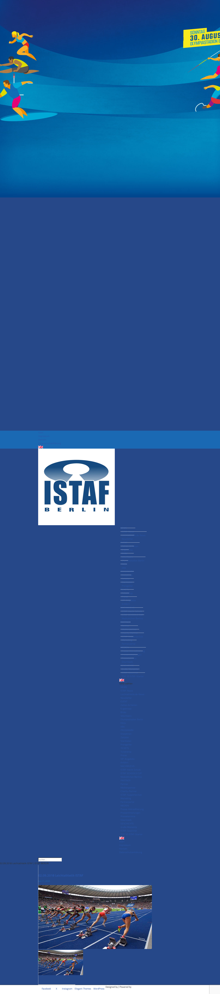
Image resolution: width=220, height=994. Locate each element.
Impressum (43, 436)
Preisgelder (127, 586)
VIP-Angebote (129, 600)
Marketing (127, 640)
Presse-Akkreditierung (133, 651)
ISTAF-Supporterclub (132, 636)
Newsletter (127, 539)
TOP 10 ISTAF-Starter (133, 676)
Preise (125, 596)
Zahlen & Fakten (130, 546)
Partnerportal (128, 643)
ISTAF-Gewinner (130, 672)
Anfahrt (126, 604)
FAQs (124, 564)
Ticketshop (127, 593)
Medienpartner (129, 629)
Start (40, 432)
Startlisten (127, 582)
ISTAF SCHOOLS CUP (132, 615)
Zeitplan (126, 578)
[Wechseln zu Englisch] (110, 447)
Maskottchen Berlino (132, 618)
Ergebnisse (127, 550)
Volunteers (127, 557)
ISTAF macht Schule (132, 611)
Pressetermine (129, 658)
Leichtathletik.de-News (133, 535)
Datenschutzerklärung (49, 443)
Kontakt (42, 439)
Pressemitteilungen (132, 654)
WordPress (98, 988)
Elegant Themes (83, 988)
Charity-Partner (130, 633)
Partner (125, 626)
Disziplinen (127, 575)
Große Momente (130, 669)
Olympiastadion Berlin (133, 560)
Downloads (127, 662)
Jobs (124, 567)
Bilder (125, 553)
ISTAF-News (128, 531)
